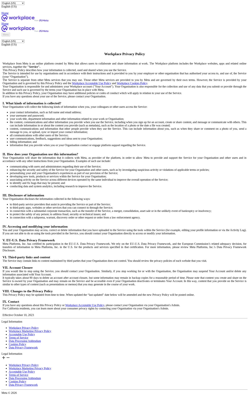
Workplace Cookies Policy (132, 83)
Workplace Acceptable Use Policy (91, 83)
